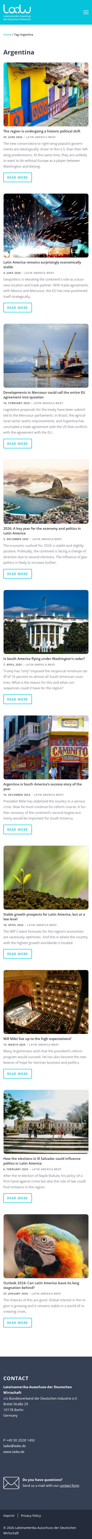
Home (7, 34)
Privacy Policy (31, 1515)
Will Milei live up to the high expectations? (37, 1038)
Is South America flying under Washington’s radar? (44, 658)
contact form (69, 1485)
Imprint (9, 1515)
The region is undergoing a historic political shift (41, 131)
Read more (17, 177)
